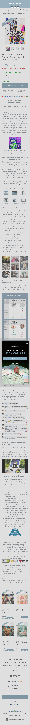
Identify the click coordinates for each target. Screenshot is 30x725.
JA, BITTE (15, 358)
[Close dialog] (27, 343)
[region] (15, 4)
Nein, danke (15, 363)
